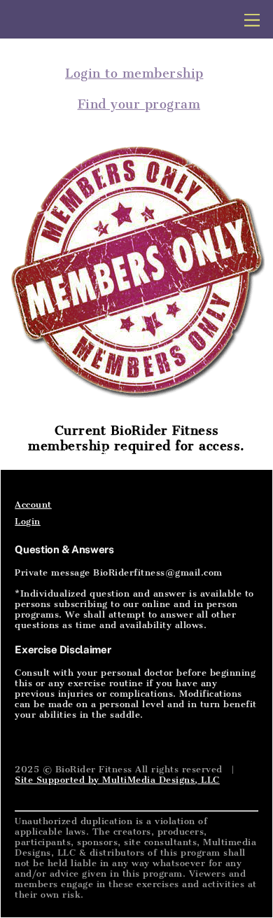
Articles (71, 452)
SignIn (115, 452)
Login (28, 521)
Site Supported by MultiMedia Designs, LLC (117, 779)
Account (33, 504)
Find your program (139, 104)
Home (28, 452)
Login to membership (134, 73)
